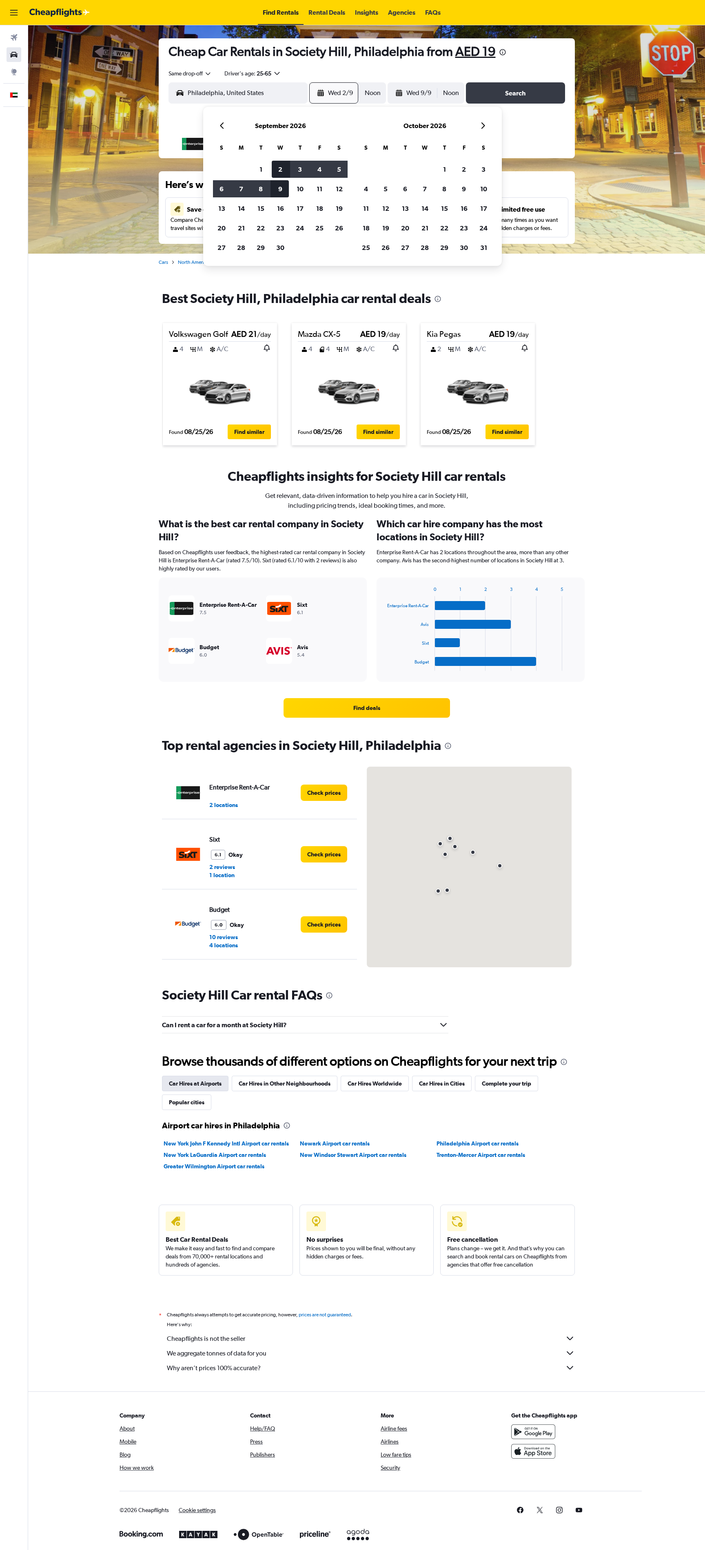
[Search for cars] (13, 54)
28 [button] (241, 247)
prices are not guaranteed (325, 1315)
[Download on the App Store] (533, 1451)
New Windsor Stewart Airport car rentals (353, 1155)
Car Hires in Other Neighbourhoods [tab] (284, 1083)
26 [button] (339, 228)
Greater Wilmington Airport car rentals (214, 1166)
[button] (14, 13)
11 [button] (319, 188)
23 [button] (280, 228)
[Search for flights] (13, 37)
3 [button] (300, 169)
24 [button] (300, 228)
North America (193, 262)
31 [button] (483, 247)
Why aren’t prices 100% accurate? (214, 1368)
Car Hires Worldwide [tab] (375, 1083)
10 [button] (300, 188)
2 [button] (280, 169)
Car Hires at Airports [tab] (195, 1083)
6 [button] (221, 188)
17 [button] (300, 208)
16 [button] (280, 208)
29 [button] (261, 247)
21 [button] (241, 228)
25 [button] (319, 228)
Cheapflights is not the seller (206, 1338)
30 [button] (280, 247)
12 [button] (339, 188)
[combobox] (190, 73)
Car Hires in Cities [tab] (442, 1083)
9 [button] (280, 188)
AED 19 (475, 51)
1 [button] (260, 169)
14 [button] (241, 208)
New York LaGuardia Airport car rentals (215, 1155)
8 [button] (261, 188)
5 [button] (339, 169)
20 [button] (221, 228)
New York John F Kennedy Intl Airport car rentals (226, 1143)
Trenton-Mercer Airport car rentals (481, 1155)
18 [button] (319, 208)
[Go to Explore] (13, 72)
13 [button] (221, 208)
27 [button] (221, 247)
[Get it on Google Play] (533, 1431)
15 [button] (260, 208)
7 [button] (241, 188)
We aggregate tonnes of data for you (216, 1353)
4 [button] (319, 169)
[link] (367, 708)
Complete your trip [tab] (506, 1083)
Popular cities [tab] (186, 1102)
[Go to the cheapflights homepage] (59, 13)
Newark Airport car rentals (335, 1143)
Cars (163, 262)
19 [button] (339, 208)
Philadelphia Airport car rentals (478, 1143)
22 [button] (261, 228)
